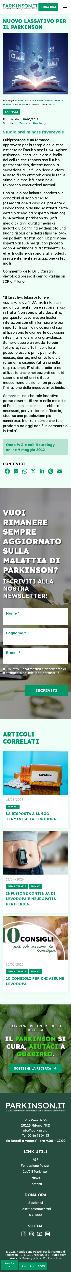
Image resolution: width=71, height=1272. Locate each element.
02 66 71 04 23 (38, 1136)
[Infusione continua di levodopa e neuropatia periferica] (35, 853)
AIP (35, 1159)
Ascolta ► (9, 1265)
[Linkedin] (47, 1235)
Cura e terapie (17, 886)
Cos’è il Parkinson (35, 1172)
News (35, 1178)
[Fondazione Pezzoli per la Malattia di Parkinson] (21, 7)
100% (41, 1266)
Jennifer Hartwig (32, 123)
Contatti (35, 1184)
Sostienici (35, 1203)
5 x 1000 (35, 1215)
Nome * (13, 613)
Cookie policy (52, 1258)
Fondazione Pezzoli (35, 1166)
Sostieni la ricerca (32, 1068)
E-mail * (13, 653)
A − (32, 1266)
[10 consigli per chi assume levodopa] (35, 938)
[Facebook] (23, 1235)
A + (23, 1266)
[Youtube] (39, 1235)
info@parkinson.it (35, 1130)
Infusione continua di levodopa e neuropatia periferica (31, 898)
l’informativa (30, 669)
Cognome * (16, 633)
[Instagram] (31, 1235)
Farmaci (11, 112)
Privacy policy (31, 1258)
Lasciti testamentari (35, 1209)
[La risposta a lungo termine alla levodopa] (35, 773)
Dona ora (48, 7)
